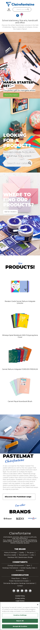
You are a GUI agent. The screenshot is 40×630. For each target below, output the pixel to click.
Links (32, 555)
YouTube (22, 590)
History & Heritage (10, 552)
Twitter (18, 590)
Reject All (20, 621)
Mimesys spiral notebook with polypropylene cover (20, 336)
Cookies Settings (20, 615)
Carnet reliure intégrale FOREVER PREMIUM (20, 369)
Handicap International (10, 568)
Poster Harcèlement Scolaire (19, 581)
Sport (28, 565)
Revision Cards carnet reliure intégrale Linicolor (20, 302)
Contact (20, 586)
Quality (21, 552)
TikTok (30, 590)
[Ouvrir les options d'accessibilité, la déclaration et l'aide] (17, 15)
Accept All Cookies (20, 626)
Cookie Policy (20, 596)
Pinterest (26, 590)
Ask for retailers (10, 212)
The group (30, 552)
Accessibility (20, 570)
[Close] (38, 604)
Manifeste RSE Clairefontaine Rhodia (20, 557)
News (24, 578)
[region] (20, 616)
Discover (20, 238)
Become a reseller (10, 555)
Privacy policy (20, 598)
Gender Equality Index (27, 568)
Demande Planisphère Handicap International (18, 583)
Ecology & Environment (16, 565)
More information (11, 95)
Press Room (15, 578)
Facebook (13, 590)
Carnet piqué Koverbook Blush (20, 401)
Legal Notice (20, 601)
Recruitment (23, 555)
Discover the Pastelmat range (18, 497)
